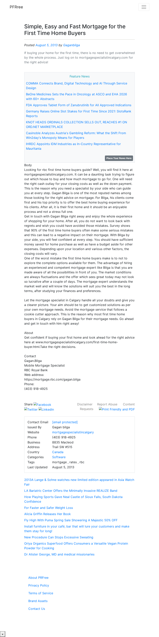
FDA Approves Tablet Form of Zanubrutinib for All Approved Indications (78, 105)
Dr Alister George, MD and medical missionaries (59, 554)
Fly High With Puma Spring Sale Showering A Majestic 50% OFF (71, 520)
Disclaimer (84, 404)
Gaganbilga (71, 45)
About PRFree (38, 578)
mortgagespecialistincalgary (73, 432)
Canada (57, 452)
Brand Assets (38, 601)
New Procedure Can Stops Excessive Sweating (58, 537)
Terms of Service (40, 593)
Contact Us (36, 609)
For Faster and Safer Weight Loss (48, 508)
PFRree (16, 7)
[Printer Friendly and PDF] (117, 409)
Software (59, 457)
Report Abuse (107, 404)
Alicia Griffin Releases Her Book (47, 514)
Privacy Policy (38, 585)
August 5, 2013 (46, 45)
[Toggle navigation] (143, 7)
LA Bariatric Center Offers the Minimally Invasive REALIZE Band (70, 491)
